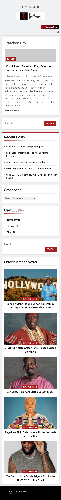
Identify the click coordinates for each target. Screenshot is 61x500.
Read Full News (12, 110)
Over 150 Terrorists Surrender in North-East (27, 162)
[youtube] (38, 7)
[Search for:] (23, 124)
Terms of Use (13, 220)
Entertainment (30, 299)
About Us (11, 232)
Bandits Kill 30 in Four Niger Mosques (24, 146)
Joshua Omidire (14, 75)
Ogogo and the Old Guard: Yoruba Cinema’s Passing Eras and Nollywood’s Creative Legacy (30, 308)
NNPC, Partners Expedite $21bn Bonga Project (29, 168)
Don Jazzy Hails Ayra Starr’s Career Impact (30, 392)
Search (8, 243)
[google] (34, 7)
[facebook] (22, 7)
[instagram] (26, 7)
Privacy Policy (14, 226)
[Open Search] (58, 32)
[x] (30, 7)
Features (11, 59)
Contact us (48, 492)
